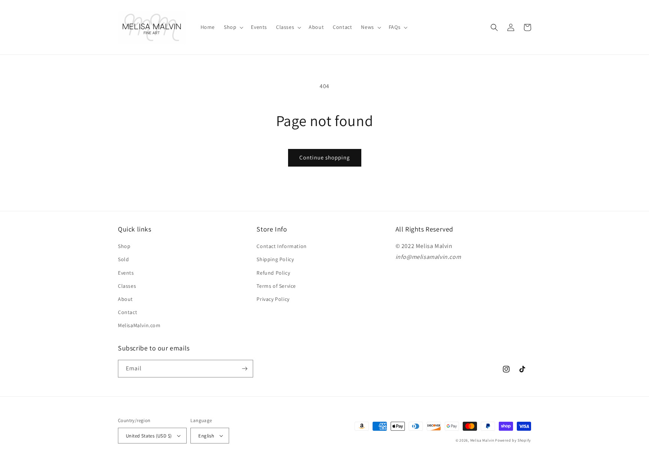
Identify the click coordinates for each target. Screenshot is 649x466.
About (125, 299)
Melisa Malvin (482, 440)
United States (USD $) (149, 436)
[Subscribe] (244, 368)
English (206, 436)
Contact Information (281, 246)
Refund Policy (273, 272)
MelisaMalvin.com (139, 325)
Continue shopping (324, 157)
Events (126, 272)
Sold (123, 259)
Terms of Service (276, 286)
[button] (232, 27)
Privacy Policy (273, 299)
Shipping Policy (275, 259)
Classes (127, 286)
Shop (124, 246)
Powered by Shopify (513, 440)
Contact (127, 312)
